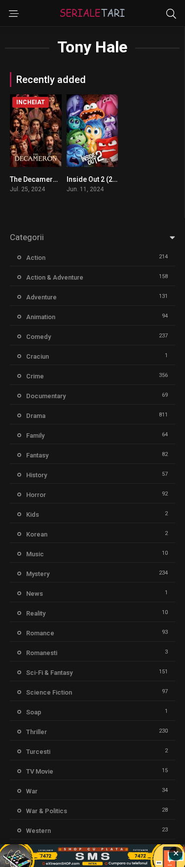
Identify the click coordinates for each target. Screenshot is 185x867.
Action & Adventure (54, 277)
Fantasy (37, 455)
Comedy (38, 336)
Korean (36, 534)
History (36, 475)
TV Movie (39, 771)
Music (35, 554)
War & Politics (46, 811)
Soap (33, 712)
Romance (40, 633)
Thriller (36, 732)
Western (38, 830)
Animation (40, 317)
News (34, 593)
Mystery (37, 574)
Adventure (41, 297)
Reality (35, 613)
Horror (36, 494)
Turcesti (38, 751)
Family (35, 435)
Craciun (37, 356)
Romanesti (41, 653)
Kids (32, 514)
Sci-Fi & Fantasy (49, 672)
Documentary (46, 396)
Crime (35, 376)
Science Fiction (49, 692)
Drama (35, 415)
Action (35, 257)
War (31, 791)
